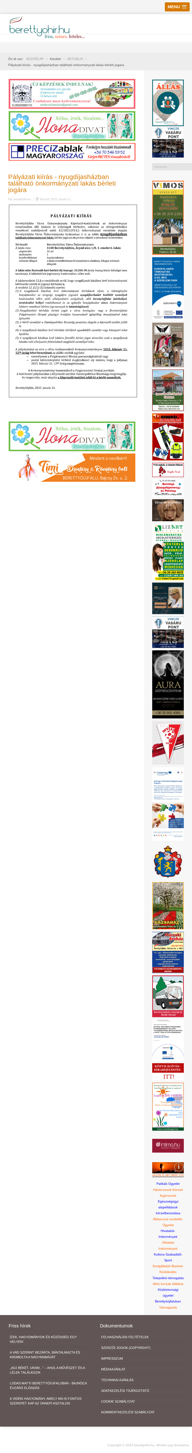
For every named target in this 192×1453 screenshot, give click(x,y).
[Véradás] (168, 470)
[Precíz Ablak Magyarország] (72, 151)
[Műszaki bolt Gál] (168, 952)
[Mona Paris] (168, 345)
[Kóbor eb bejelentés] (168, 510)
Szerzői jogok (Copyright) (126, 1348)
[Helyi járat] (168, 996)
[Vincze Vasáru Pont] (168, 632)
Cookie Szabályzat (118, 1401)
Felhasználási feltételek (125, 1337)
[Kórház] (168, 1040)
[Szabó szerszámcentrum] (168, 390)
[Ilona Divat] (72, 125)
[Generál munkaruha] (168, 437)
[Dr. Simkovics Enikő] (168, 598)
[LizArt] (168, 551)
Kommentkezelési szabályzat (128, 1412)
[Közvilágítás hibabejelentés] (168, 1071)
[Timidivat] (72, 467)
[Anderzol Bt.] (72, 93)
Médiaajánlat (113, 1369)
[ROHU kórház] (168, 804)
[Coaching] (168, 1106)
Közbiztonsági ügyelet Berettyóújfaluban (168, 1295)
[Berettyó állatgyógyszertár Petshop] (168, 488)
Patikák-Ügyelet (168, 1184)
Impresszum (112, 1358)
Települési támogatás (168, 1278)
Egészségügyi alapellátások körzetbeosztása (168, 1207)
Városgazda (168, 1307)
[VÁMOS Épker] (168, 217)
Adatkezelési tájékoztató (125, 1391)
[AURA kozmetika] (168, 684)
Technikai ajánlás (117, 1380)
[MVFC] (168, 742)
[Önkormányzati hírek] (168, 861)
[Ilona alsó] (72, 436)
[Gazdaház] (168, 905)
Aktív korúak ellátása (168, 1284)
